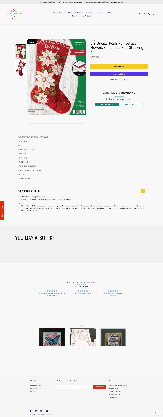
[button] (80, 349)
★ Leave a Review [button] (2, 211)
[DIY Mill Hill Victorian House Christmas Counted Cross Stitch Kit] (112, 336)
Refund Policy (114, 388)
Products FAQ (35, 388)
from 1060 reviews (81, 286)
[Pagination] (20, 51)
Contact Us (113, 397)
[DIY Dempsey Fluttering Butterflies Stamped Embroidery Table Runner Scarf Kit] (82, 336)
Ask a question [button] (131, 104)
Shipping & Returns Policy (119, 385)
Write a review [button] (107, 104)
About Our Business (38, 385)
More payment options (119, 79)
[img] (81, 285)
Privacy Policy (114, 394)
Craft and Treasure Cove (43, 414)
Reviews (33, 391)
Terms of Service (115, 391)
